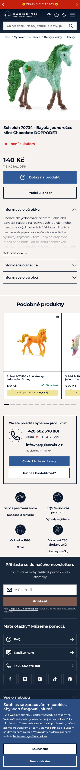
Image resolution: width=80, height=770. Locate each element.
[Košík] (64, 14)
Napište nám (24, 653)
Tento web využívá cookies (30, 736)
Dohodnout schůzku (20, 514)
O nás (20, 547)
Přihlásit (40, 601)
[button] (3, 4)
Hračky (70, 37)
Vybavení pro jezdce (27, 37)
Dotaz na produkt (44, 177)
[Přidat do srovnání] (57, 317)
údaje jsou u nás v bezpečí (23, 608)
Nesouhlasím (40, 761)
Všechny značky (58, 551)
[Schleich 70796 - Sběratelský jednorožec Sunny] (32, 342)
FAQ (17, 639)
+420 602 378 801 (27, 666)
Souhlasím (40, 749)
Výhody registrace (58, 519)
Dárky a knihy (53, 37)
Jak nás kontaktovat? (39, 473)
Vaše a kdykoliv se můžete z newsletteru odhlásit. (39, 610)
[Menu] (72, 14)
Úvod (6, 37)
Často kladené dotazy (39, 461)
